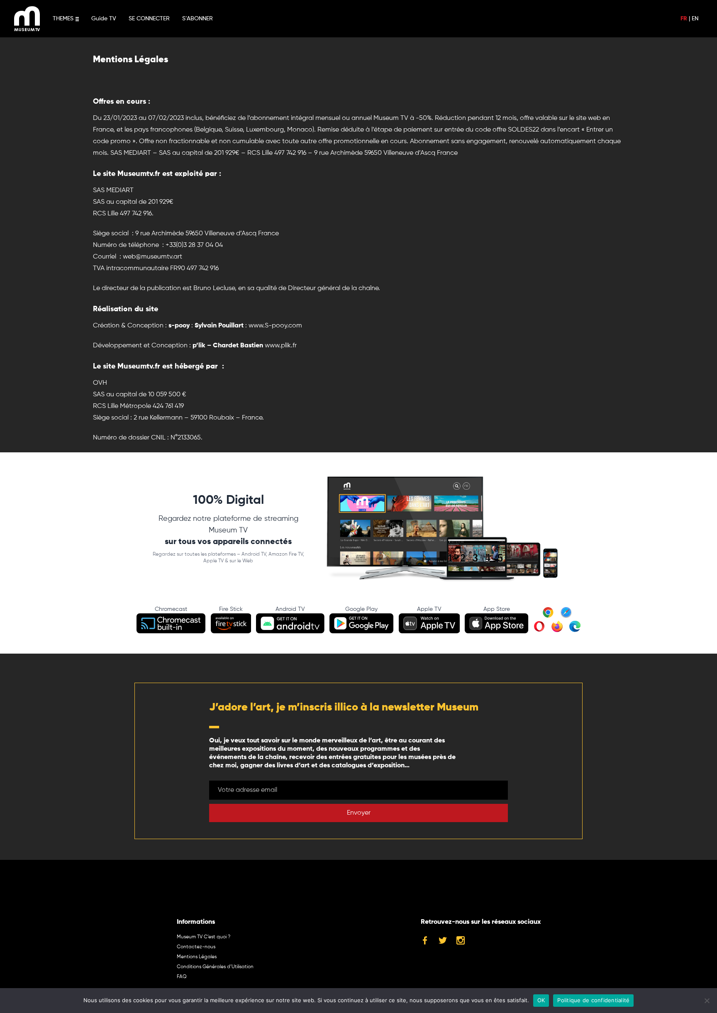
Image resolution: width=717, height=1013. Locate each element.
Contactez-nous (196, 947)
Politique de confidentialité (593, 1000)
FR (683, 19)
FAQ (182, 976)
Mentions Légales (197, 956)
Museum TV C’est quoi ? (203, 937)
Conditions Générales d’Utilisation (215, 966)
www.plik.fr (281, 345)
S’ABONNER (197, 19)
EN (695, 19)
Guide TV (103, 19)
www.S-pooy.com (275, 325)
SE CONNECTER (149, 19)
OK (541, 1000)
